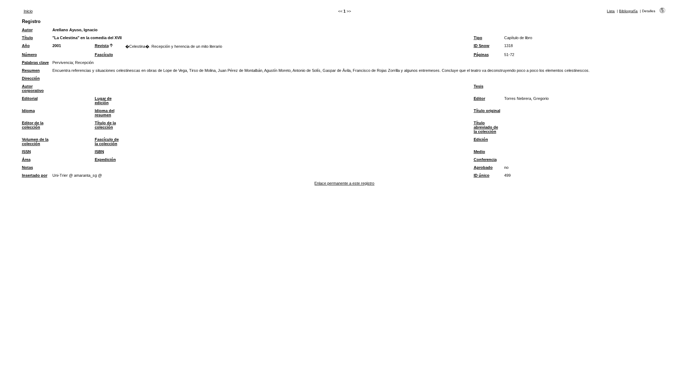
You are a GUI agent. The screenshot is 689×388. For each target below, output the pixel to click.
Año (26, 45)
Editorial (30, 98)
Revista (102, 45)
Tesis (478, 86)
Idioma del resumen (104, 112)
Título (27, 38)
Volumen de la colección (35, 141)
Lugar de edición (103, 100)
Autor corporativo (33, 88)
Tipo (478, 38)
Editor (479, 98)
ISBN (99, 151)
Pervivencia (62, 62)
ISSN (26, 151)
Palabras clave (35, 62)
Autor (27, 30)
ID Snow (481, 45)
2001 (56, 45)
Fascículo (104, 54)
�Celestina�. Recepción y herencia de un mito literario (173, 46)
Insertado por (34, 175)
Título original (487, 110)
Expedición (105, 159)
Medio (479, 151)
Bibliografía (628, 11)
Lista (611, 11)
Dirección (31, 78)
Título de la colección (105, 125)
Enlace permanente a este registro (344, 183)
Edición (481, 139)
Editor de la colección (32, 125)
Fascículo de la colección (107, 141)
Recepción (84, 62)
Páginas (481, 54)
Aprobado (483, 167)
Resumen (31, 70)
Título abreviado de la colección (486, 127)
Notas (27, 167)
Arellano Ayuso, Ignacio (75, 30)
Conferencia (485, 159)
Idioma (28, 110)
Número (29, 54)
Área (26, 159)
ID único (481, 175)
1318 (508, 45)
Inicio (28, 11)
